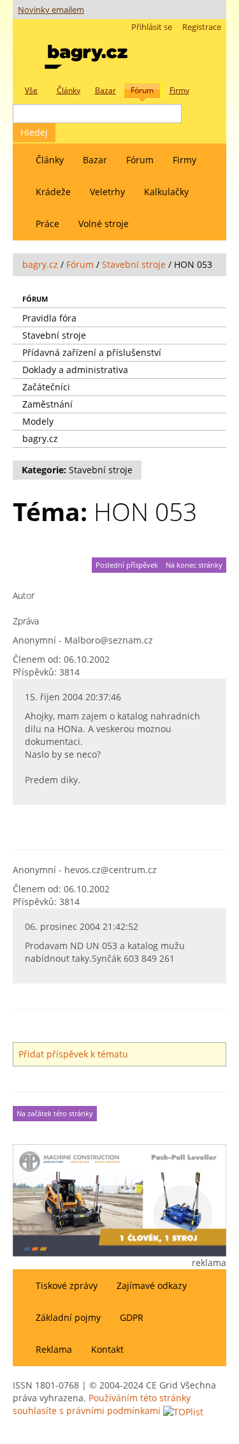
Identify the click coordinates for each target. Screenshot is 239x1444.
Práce (47, 223)
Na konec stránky (194, 565)
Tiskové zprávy (67, 1285)
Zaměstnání (47, 404)
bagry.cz (40, 264)
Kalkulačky (166, 192)
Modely (38, 421)
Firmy (184, 160)
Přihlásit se (151, 27)
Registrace (201, 27)
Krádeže (53, 192)
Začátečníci (46, 387)
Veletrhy (107, 192)
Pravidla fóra (49, 318)
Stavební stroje (134, 264)
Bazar (95, 160)
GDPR (131, 1317)
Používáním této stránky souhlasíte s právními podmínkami (102, 1404)
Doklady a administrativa (75, 370)
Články (50, 160)
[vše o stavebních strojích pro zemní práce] (86, 54)
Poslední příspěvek (127, 565)
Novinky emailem (51, 9)
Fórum (140, 160)
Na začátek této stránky (55, 1113)
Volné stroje (103, 223)
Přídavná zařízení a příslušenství (91, 352)
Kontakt (107, 1349)
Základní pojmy (68, 1317)
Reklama (54, 1349)
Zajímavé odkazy (152, 1285)
